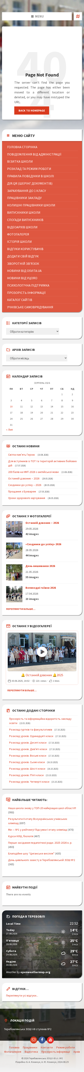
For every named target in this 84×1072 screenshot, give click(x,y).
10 (11, 406)
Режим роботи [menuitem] (65, 1047)
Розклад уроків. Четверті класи (29, 781)
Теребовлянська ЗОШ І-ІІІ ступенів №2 (27, 1029)
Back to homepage (32, 110)
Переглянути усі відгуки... (22, 995)
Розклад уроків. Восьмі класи (27, 755)
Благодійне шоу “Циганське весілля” (31, 853)
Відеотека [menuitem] (31, 1051)
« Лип (9, 429)
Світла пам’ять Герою (21, 454)
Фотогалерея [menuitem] (12, 1051)
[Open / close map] (78, 16)
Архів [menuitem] (76, 1051)
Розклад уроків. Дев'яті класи (28, 749)
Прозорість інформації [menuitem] (55, 1051)
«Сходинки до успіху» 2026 (43, 544)
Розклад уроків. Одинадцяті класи (31, 736)
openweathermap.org (35, 972)
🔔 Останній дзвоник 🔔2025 (42, 675)
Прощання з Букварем (22, 491)
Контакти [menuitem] (47, 1047)
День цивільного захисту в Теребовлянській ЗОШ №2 (41, 860)
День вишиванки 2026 (40, 566)
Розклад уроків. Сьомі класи (27, 762)
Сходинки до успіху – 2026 (24, 485)
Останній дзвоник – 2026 (23, 478)
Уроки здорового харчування (26, 498)
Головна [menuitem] (14, 1047)
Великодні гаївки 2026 (40, 588)
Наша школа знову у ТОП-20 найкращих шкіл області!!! (42, 808)
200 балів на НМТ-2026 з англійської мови (33, 472)
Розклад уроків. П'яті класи (26, 775)
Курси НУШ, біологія (20, 836)
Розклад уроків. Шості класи (27, 768)
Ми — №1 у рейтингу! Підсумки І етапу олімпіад (37, 829)
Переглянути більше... (20, 608)
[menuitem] (42, 147)
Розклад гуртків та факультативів (30, 729)
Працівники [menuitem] (30, 1047)
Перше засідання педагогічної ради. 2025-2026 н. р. (40, 842)
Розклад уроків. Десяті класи (27, 742)
